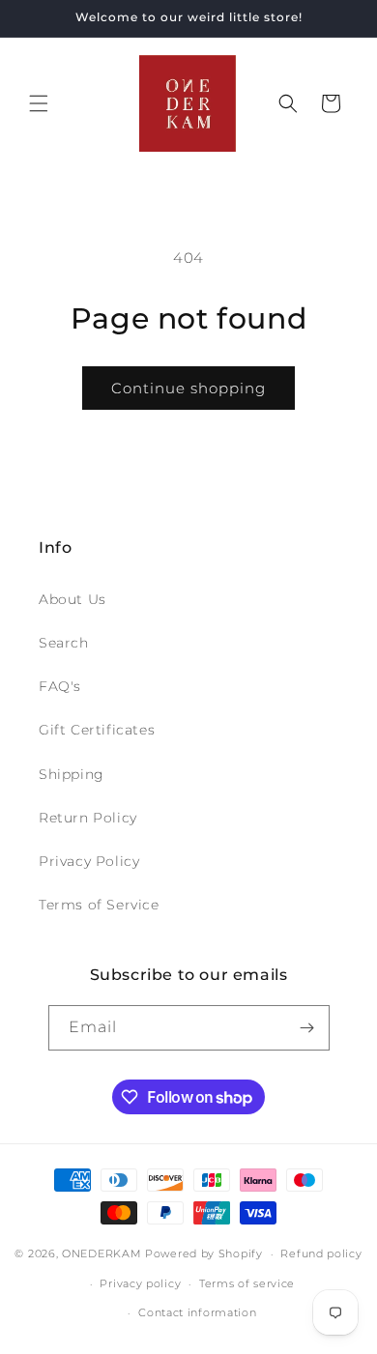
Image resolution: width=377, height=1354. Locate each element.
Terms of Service (99, 904)
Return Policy (88, 817)
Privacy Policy (89, 861)
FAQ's (60, 686)
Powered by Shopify (204, 1253)
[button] (38, 103)
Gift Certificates (97, 729)
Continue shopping (188, 388)
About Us (72, 599)
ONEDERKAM (101, 1253)
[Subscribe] (307, 1028)
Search (64, 642)
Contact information (197, 1312)
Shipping (71, 774)
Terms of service (247, 1283)
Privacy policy (140, 1283)
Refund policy (321, 1253)
